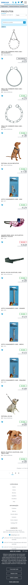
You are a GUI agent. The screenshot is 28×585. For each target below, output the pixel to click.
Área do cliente (14, 514)
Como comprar (14, 520)
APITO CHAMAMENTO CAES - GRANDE (13, 308)
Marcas (14, 511)
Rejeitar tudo (14, 573)
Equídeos (14, 495)
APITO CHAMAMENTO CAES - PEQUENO (13, 380)
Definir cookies (14, 577)
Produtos (14, 508)
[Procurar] (26, 3)
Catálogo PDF (14, 523)
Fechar (25, 551)
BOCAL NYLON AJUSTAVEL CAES (11, 272)
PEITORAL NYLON (6, 416)
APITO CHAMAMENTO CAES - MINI (11, 199)
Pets (14, 501)
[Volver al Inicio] (5, 1)
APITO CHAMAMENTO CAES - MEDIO (12, 344)
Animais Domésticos (14, 6)
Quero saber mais (14, 582)
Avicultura (14, 498)
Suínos (14, 487)
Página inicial (4, 6)
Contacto (14, 517)
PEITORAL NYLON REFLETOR (10, 163)
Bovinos (14, 493)
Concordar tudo (14, 569)
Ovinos (14, 490)
